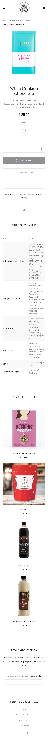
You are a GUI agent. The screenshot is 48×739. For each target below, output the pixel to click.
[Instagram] (27, 733)
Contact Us (24, 725)
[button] (24, 129)
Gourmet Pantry (17, 20)
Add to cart (26, 160)
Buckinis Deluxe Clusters (24, 453)
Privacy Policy (24, 720)
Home (5, 20)
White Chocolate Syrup (24, 621)
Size (24, 123)
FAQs (24, 709)
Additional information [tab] (24, 224)
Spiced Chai (24, 509)
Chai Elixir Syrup (24, 565)
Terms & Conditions (24, 715)
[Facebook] (21, 733)
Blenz (28, 20)
